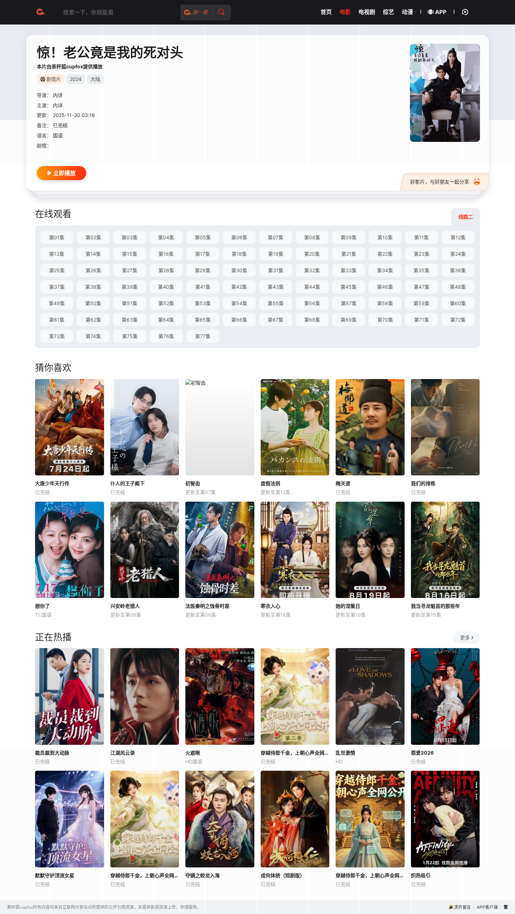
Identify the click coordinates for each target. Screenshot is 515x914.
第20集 (312, 254)
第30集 (239, 270)
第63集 (130, 320)
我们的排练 (423, 483)
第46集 (385, 287)
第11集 (421, 237)
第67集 (275, 320)
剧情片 (53, 79)
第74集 (93, 336)
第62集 (93, 320)
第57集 (349, 303)
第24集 (458, 254)
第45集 (349, 287)
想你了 (42, 606)
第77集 (203, 336)
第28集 (166, 270)
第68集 (312, 320)
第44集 (312, 287)
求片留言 (462, 907)
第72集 (458, 320)
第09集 (349, 237)
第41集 (203, 287)
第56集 (312, 303)
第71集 (421, 320)
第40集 (166, 287)
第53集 (203, 303)
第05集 (203, 237)
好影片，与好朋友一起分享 (439, 182)
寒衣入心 (270, 606)
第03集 (130, 237)
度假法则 (270, 483)
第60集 (458, 303)
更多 (465, 637)
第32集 (312, 270)
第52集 (166, 303)
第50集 (93, 303)
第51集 (129, 303)
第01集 (56, 237)
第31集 (275, 270)
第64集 (166, 320)
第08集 (312, 237)
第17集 (202, 254)
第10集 (385, 237)
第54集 (239, 303)
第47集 (422, 287)
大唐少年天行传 (52, 483)
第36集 (458, 270)
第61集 (56, 320)
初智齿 (192, 483)
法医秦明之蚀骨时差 (207, 606)
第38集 (93, 287)
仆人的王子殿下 (127, 483)
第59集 (421, 303)
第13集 (56, 254)
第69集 (349, 320)
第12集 (458, 237)
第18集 (239, 254)
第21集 (348, 254)
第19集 (275, 254)
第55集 (276, 303)
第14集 (93, 254)
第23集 (422, 254)
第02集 (93, 237)
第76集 (166, 336)
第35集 (421, 270)
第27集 (129, 270)
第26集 (93, 270)
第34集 (385, 270)
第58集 (385, 303)
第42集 (239, 287)
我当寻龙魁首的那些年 (435, 606)
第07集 (275, 237)
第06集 (239, 237)
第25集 (57, 270)
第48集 (458, 287)
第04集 (166, 237)
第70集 (385, 320)
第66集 (239, 320)
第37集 (57, 287)
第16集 (166, 254)
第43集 (276, 287)
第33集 (349, 270)
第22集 (385, 254)
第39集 (130, 287)
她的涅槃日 (348, 606)
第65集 (203, 320)
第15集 (129, 254)
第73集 (57, 336)
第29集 (203, 270)
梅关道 (343, 483)
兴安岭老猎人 (125, 606)
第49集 (57, 303)
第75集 (130, 336)
